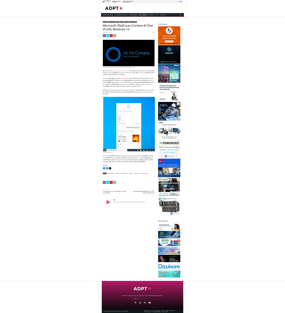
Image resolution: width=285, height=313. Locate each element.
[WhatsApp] (114, 35)
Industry (126, 21)
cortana (117, 173)
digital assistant (124, 173)
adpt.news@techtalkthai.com (145, 298)
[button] (180, 15)
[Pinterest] (111, 35)
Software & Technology (132, 21)
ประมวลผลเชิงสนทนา (125, 78)
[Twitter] (179, 2)
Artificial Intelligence (117, 19)
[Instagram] (140, 303)
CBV (105, 32)
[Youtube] (181, 2)
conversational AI (110, 173)
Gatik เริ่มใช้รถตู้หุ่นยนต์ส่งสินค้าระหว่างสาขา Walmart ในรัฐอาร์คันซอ (144, 192)
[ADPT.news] (114, 8)
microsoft (131, 173)
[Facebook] (178, 2)
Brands (118, 21)
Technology (109, 19)
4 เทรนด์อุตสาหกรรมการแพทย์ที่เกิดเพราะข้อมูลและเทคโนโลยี (114, 192)
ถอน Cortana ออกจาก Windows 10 (120, 70)
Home (104, 19)
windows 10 (137, 173)
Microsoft (121, 21)
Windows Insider (144, 173)
